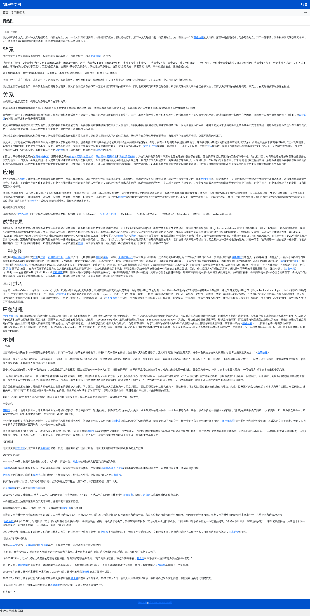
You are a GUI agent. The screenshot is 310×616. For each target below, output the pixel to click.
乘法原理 (96, 56)
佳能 (42, 257)
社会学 (33, 200)
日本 (35, 257)
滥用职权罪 (228, 420)
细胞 (22, 178)
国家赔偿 (116, 474)
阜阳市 (6, 410)
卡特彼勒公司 (125, 257)
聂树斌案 (23, 565)
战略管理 (237, 257)
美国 (98, 257)
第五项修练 (111, 297)
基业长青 (290, 268)
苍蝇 (133, 235)
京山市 (147, 494)
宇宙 (209, 146)
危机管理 (206, 178)
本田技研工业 (55, 257)
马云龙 (14, 545)
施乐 (105, 257)
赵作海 (6, 474)
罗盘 (8, 268)
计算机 (22, 264)
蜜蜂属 (119, 235)
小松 (68, 257)
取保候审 (128, 494)
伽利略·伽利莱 (41, 156)
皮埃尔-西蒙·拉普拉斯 (81, 156)
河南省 (6, 468)
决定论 (59, 149)
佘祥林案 (45, 448)
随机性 (99, 149)
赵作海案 (20, 448)
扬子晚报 (262, 352)
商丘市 (76, 461)
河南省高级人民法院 (112, 468)
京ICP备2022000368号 (160, 602)
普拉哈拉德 (19, 257)
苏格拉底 (199, 37)
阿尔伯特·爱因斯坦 (106, 156)
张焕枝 (86, 571)
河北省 (74, 578)
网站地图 (142, 602)
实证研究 (58, 272)
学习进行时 (18, 12)
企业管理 (23, 214)
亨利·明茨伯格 (108, 214)
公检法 (36, 474)
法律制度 (116, 420)
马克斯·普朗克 (127, 156)
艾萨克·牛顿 (150, 146)
